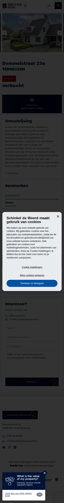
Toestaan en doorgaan (32, 283)
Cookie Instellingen (32, 267)
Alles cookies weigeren (32, 275)
